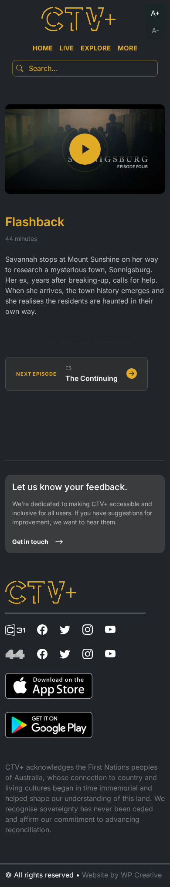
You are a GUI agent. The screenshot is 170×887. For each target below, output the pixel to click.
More (127, 48)
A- (155, 30)
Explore (96, 48)
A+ (155, 13)
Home (43, 48)
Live (67, 48)
